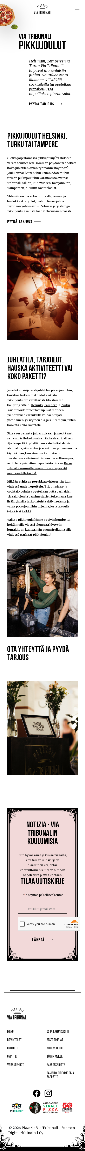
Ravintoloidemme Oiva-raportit (61, 1075)
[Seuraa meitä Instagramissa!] (48, 1093)
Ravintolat (14, 1040)
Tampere (50, 405)
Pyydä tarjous (41, 104)
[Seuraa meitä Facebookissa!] (36, 1093)
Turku (65, 405)
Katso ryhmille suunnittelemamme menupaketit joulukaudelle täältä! (39, 468)
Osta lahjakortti (58, 1032)
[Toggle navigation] (77, 9)
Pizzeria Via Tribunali (40, 1128)
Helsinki (37, 405)
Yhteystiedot (55, 1048)
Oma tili (12, 1057)
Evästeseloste (56, 1065)
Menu (10, 1032)
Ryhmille (12, 1048)
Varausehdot (15, 1065)
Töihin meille (55, 1057)
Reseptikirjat (55, 1040)
